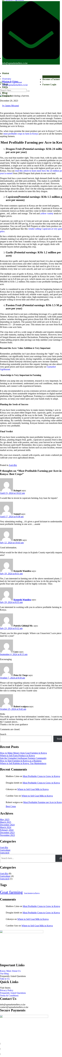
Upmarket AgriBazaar (27, 1037)
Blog (4, 92)
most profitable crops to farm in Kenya (20, 133)
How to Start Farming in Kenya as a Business (21, 761)
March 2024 (5, 827)
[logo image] (11, 82)
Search (3, 734)
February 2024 (6, 830)
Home (5, 73)
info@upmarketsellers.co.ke (15, 63)
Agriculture (5, 850)
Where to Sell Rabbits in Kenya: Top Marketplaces (23, 763)
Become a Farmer (51, 79)
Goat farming (11, 892)
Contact (7, 95)
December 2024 (7, 825)
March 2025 (5, 822)
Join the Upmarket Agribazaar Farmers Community (23, 758)
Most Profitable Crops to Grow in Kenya (41, 776)
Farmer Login (49, 84)
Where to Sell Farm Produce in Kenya (17, 755)
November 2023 (7, 835)
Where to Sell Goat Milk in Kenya (33, 789)
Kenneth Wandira (22, 599)
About (5, 76)
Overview (6, 79)
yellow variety (46, 213)
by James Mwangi (10, 105)
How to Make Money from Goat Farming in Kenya (23, 753)
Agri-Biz (13, 465)
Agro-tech (4, 852)
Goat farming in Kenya (32, 893)
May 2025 (4, 819)
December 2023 (7, 832)
